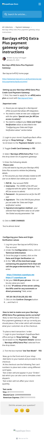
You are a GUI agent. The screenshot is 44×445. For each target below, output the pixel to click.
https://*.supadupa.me (16, 277)
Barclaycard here (25, 98)
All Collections (7, 27)
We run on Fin (23, 438)
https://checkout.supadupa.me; (21, 274)
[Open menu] (40, 4)
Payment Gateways (23, 27)
